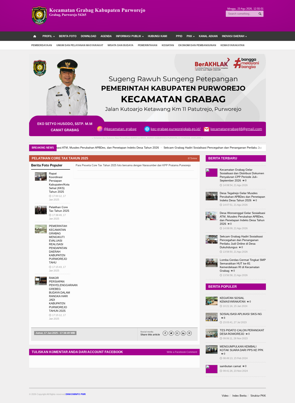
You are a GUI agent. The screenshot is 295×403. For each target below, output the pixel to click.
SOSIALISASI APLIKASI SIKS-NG (241, 314)
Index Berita (239, 395)
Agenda (106, 36)
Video (225, 395)
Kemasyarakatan (232, 45)
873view (192, 158)
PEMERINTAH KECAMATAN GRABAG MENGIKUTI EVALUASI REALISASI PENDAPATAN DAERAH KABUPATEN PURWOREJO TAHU (58, 244)
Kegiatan (168, 45)
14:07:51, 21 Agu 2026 (234, 205)
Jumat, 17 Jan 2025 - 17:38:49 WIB (55, 333)
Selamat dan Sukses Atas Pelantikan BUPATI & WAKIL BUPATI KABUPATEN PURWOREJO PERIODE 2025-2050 (147, 138)
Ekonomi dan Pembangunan (197, 45)
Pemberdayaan (41, 45)
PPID (179, 36)
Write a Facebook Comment (182, 352)
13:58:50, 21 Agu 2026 (234, 251)
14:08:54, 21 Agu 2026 (234, 185)
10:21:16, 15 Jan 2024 (233, 306)
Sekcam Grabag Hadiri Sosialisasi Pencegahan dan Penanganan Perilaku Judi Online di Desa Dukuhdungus (144, 147)
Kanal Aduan (208, 36)
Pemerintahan (147, 45)
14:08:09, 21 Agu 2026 (234, 228)
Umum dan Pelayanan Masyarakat (79, 45)
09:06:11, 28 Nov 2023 (234, 338)
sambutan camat (230, 366)
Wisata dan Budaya (120, 45)
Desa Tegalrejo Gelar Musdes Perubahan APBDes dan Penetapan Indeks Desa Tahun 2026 (242, 196)
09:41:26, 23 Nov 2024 (234, 371)
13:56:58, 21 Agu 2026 (234, 275)
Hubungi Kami (157, 36)
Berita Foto (67, 36)
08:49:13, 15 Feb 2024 (234, 358)
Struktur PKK (258, 395)
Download (88, 36)
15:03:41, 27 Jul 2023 (233, 322)
